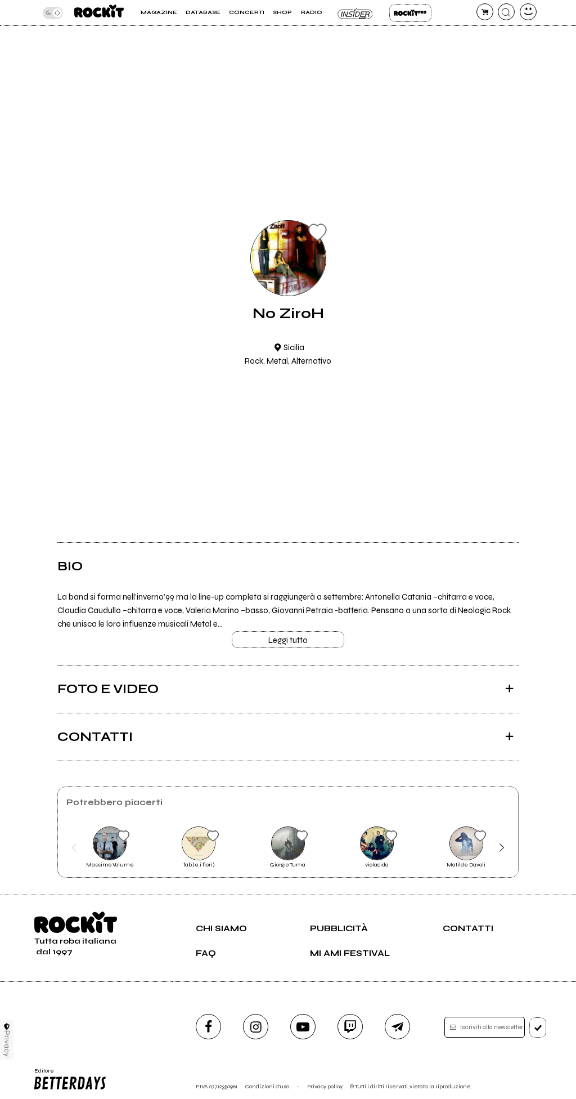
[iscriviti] (538, 1027)
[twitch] (350, 1026)
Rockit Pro (410, 13)
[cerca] (506, 11)
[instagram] (255, 1026)
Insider (356, 13)
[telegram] (397, 1026)
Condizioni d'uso (267, 1086)
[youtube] (303, 1026)
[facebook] (208, 1026)
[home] (99, 12)
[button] (74, 848)
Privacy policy (325, 1086)
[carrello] (484, 11)
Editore (41, 1074)
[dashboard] (528, 11)
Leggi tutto (288, 640)
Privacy (7, 1043)
